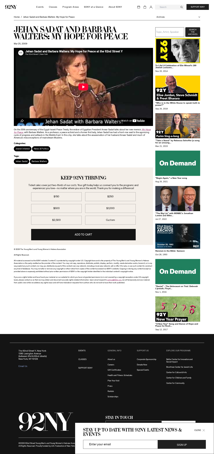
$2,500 (56, 220)
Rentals (111, 391)
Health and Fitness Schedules (120, 375)
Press (110, 386)
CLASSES (82, 359)
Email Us (22, 366)
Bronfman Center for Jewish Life (179, 367)
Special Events (143, 370)
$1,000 (110, 208)
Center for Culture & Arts (176, 372)
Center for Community (175, 383)
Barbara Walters (39, 161)
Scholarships (113, 397)
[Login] (151, 7)
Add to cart (83, 234)
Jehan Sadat (22, 161)
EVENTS (81, 351)
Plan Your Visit (113, 381)
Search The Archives (192, 32)
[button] (177, 17)
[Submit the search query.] (182, 7)
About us (111, 359)
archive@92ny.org (114, 280)
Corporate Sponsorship (146, 359)
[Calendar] (139, 7)
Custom (110, 220)
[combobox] (169, 7)
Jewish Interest (23, 149)
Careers (111, 365)
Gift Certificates (114, 370)
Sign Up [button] (182, 445)
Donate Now (142, 365)
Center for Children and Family (178, 378)
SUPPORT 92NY (85, 368)
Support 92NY (198, 7)
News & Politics (41, 149)
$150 (56, 196)
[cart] (145, 7)
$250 (110, 196)
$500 (56, 208)
